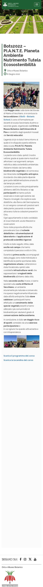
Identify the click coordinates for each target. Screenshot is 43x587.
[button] (10, 341)
